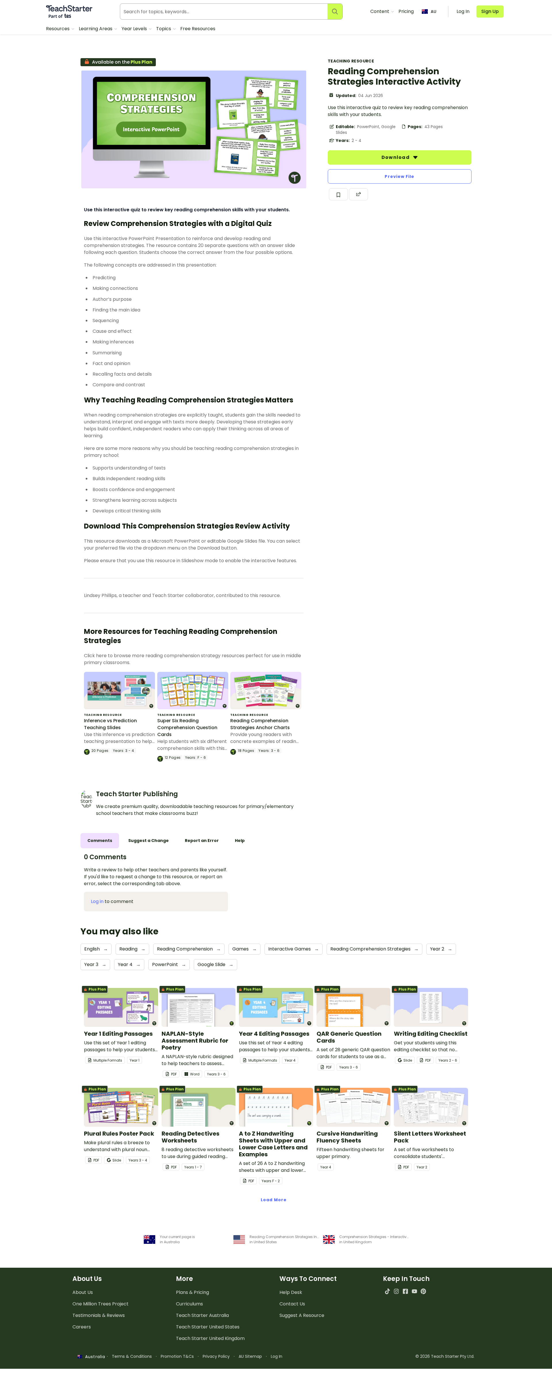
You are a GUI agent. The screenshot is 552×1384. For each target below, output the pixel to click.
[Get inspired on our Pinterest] (423, 1291)
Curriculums (189, 1304)
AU (433, 11)
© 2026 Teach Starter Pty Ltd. (444, 1356)
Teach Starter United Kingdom (210, 1338)
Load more (274, 1200)
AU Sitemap (250, 1356)
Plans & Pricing (192, 1292)
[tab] (99, 840)
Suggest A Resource (301, 1315)
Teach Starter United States (207, 1327)
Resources (58, 28)
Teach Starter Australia (202, 1315)
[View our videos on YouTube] (414, 1291)
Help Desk (290, 1292)
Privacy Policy (216, 1356)
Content (380, 11)
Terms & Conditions (132, 1356)
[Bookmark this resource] (338, 194)
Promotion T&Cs (177, 1356)
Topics (164, 28)
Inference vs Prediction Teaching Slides (110, 724)
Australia (93, 1357)
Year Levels (135, 28)
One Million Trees (100, 1304)
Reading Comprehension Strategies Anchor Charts (260, 724)
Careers (81, 1327)
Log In (276, 1356)
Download (396, 157)
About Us (82, 1292)
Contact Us (292, 1304)
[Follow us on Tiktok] (387, 1291)
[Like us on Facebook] (405, 1291)
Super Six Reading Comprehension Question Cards (187, 727)
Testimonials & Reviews (98, 1315)
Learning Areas (96, 28)
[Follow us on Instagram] (396, 1291)
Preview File (399, 176)
